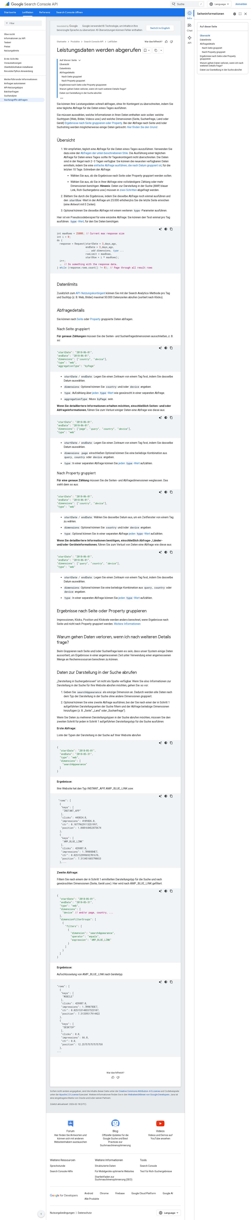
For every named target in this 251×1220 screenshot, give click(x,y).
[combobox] (187, 4)
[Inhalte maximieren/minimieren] (80, 60)
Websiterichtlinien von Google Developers (148, 1094)
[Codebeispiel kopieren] (171, 229)
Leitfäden (27, 12)
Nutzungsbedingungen (62, 1212)
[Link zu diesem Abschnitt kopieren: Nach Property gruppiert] (99, 473)
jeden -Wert (102, 393)
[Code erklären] (160, 229)
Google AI (168, 1193)
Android (89, 1193)
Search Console (148, 1165)
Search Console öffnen (69, 12)
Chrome (104, 1193)
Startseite (10, 12)
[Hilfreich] (166, 41)
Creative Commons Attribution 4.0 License (139, 1091)
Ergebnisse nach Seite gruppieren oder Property (93, 123)
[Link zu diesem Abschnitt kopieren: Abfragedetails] (88, 311)
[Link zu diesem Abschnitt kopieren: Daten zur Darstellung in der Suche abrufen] (140, 673)
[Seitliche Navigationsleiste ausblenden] (41, 1213)
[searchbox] (23, 23)
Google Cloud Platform (143, 1193)
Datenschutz (85, 1212)
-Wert (77, 221)
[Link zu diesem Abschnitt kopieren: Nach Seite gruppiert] (93, 329)
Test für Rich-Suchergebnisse (156, 1171)
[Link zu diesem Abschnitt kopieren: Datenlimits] (81, 285)
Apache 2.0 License (69, 1094)
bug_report (235, 14)
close (245, 14)
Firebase (120, 1193)
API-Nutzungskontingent (90, 293)
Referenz (44, 12)
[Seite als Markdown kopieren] (156, 50)
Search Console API (41, 4)
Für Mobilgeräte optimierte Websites (114, 1171)
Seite (80, 319)
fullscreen (240, 14)
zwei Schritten (128, 190)
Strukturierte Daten (105, 1165)
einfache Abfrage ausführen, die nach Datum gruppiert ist (128, 165)
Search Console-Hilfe (61, 1171)
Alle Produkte (92, 1198)
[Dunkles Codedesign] (166, 229)
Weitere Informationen (127, 623)
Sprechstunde (57, 1165)
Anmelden (241, 4)
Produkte (75, 41)
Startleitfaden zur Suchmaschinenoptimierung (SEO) (113, 1178)
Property (95, 319)
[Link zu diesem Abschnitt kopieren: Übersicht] (78, 141)
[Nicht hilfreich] (171, 41)
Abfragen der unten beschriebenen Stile (104, 153)
